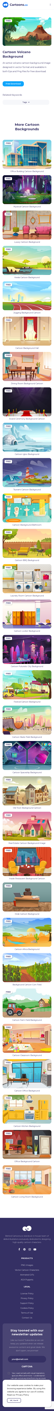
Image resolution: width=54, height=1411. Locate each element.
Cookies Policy (27, 1308)
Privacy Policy (27, 1298)
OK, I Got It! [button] (14, 1400)
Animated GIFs (27, 1275)
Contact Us (27, 1318)
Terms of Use (27, 1313)
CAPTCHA (27, 1366)
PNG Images (27, 1265)
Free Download (13, 84)
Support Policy (27, 1303)
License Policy (27, 1293)
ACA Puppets (27, 1279)
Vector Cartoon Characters (27, 1270)
